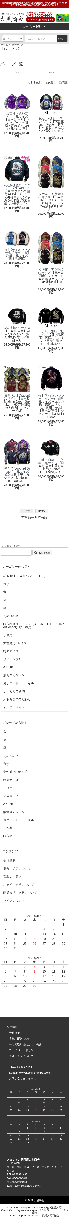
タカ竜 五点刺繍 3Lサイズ (52, 195)
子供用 (7, 635)
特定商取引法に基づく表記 (25, 1044)
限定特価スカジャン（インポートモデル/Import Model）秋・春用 (33, 626)
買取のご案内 (12, 876)
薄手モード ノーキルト (20, 683)
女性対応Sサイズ (15, 643)
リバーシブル (12, 659)
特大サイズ (17, 45)
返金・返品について (17, 868)
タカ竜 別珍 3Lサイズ (51, 333)
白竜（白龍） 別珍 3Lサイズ (50, 461)
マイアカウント (14, 900)
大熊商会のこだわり (17, 699)
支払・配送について (21, 1038)
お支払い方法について (18, 884)
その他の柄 (11, 616)
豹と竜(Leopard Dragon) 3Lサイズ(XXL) (17, 471)
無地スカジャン (14, 675)
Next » (42, 510)
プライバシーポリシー (22, 1050)
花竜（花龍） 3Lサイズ (51, 120)
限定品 (7, 836)
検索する (62, 38)
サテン (51, 72)
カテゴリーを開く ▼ (34, 26)
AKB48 (8, 667)
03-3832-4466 (41, 15)
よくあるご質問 (14, 691)
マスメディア (12, 796)
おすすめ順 (34, 82)
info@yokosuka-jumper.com (33, 1072)
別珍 (17, 72)
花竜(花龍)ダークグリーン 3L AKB (17, 187)
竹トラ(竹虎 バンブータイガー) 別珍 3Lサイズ (52, 398)
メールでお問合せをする (42, 19)
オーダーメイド (14, 707)
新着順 (63, 82)
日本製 (7, 828)
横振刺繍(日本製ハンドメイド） (25, 576)
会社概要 (9, 860)
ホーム (4, 45)
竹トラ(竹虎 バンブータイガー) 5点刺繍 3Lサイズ (17, 252)
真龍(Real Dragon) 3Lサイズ (18, 397)
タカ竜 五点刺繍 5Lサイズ (52, 271)
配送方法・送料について (20, 892)
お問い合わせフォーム (22, 1078)
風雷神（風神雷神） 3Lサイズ (17, 115)
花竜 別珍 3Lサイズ (17, 328)
